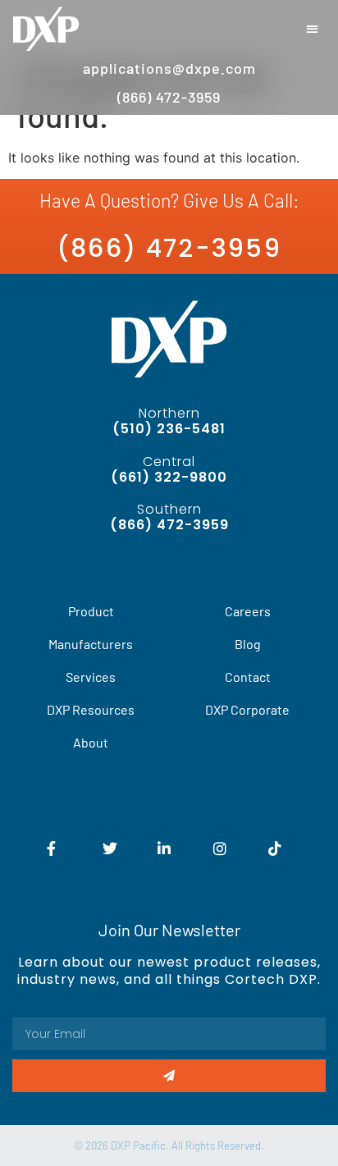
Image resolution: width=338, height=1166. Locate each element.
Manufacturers (90, 644)
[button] (313, 29)
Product (91, 611)
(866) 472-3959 (169, 248)
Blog (248, 644)
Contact (248, 676)
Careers (248, 611)
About (90, 742)
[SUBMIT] (169, 1075)
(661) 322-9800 (169, 477)
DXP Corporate (247, 709)
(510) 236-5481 (169, 428)
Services (91, 676)
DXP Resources (91, 709)
